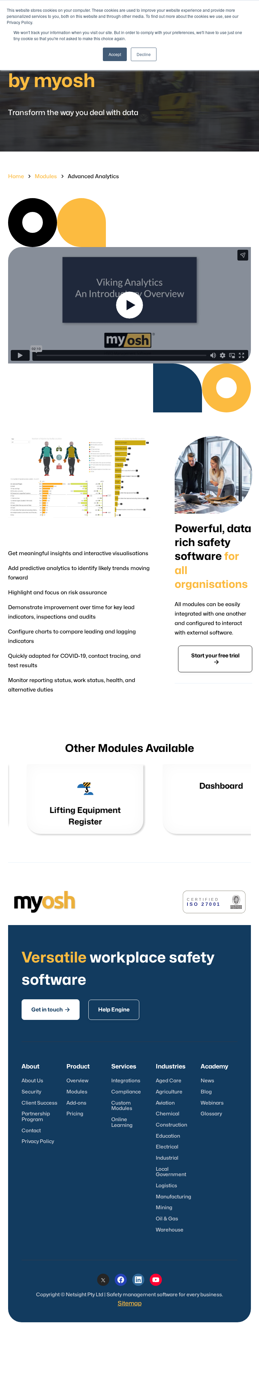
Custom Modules (121, 1106)
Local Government (171, 1172)
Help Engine (114, 1009)
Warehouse (169, 1230)
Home (16, 176)
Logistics (166, 1185)
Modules (46, 176)
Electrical (167, 1146)
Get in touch (50, 1009)
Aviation (165, 1103)
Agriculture (169, 1091)
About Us (32, 1080)
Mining (164, 1207)
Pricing (74, 1113)
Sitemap (130, 1303)
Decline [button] (144, 54)
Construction (171, 1125)
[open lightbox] (129, 305)
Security (31, 1091)
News (207, 1080)
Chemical (167, 1113)
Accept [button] (115, 54)
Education (168, 1136)
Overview (77, 1080)
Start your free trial (215, 659)
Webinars (212, 1103)
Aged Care (168, 1080)
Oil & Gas (167, 1218)
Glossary (211, 1113)
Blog (206, 1091)
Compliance (126, 1091)
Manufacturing (173, 1196)
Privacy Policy (38, 1141)
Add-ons (76, 1103)
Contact (31, 1130)
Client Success (39, 1103)
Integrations (125, 1080)
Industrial (167, 1158)
